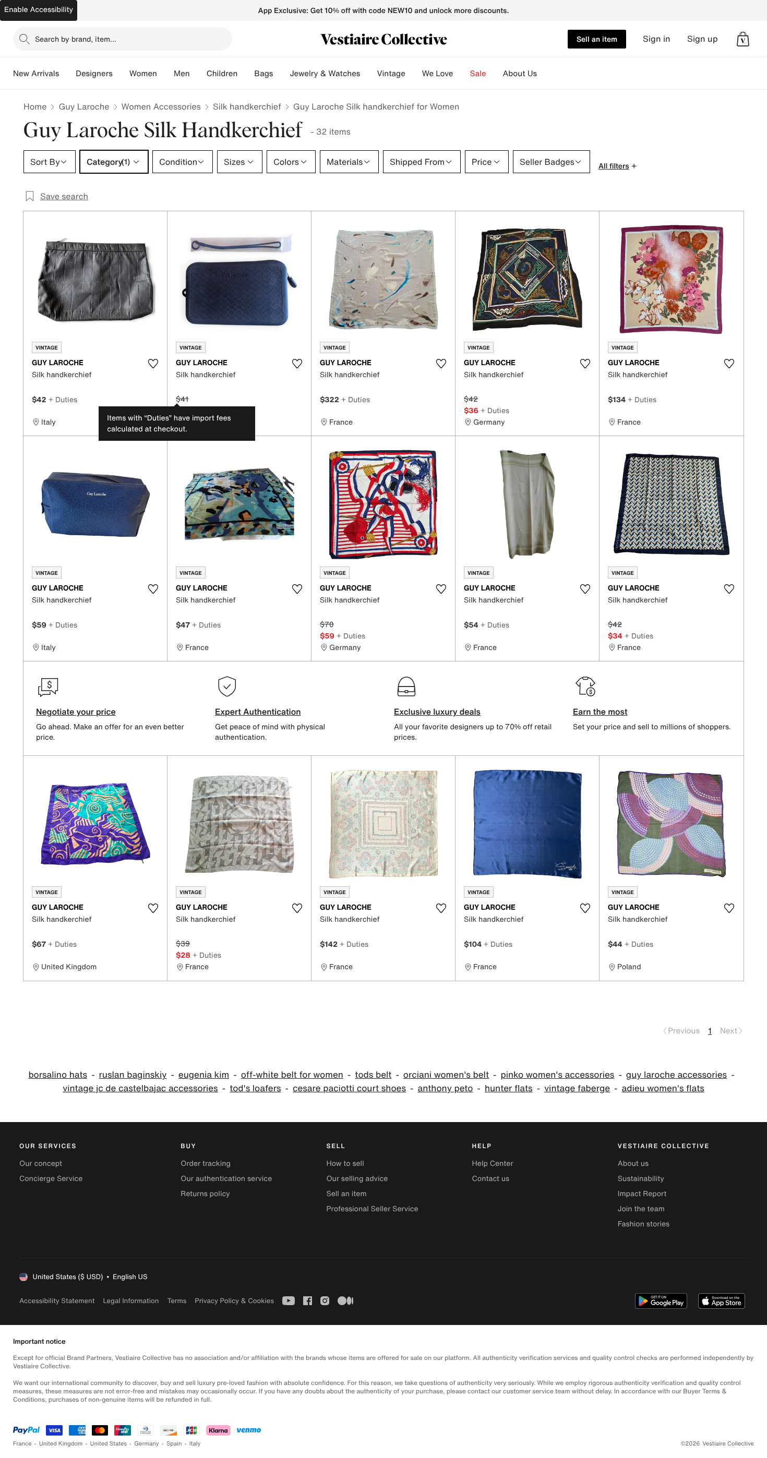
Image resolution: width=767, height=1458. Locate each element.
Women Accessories (161, 106)
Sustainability (641, 1178)
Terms (176, 1301)
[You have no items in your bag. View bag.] (743, 39)
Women (143, 73)
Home (34, 106)
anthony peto (445, 1088)
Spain (174, 1444)
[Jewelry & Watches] (368, 73)
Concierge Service (50, 1178)
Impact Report (642, 1193)
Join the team (641, 1208)
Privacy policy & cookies (234, 1301)
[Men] (198, 73)
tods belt (373, 1074)
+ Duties (63, 399)
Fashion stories (643, 1224)
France (22, 1444)
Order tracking (206, 1163)
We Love (437, 73)
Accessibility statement (56, 1301)
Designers (94, 73)
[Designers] (121, 73)
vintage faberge (577, 1088)
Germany (146, 1444)
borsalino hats (57, 1074)
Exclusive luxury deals (437, 711)
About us (633, 1163)
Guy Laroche (83, 106)
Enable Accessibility (38, 9)
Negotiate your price (76, 711)
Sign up (702, 38)
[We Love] (462, 73)
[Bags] (281, 73)
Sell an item (597, 38)
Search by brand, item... (75, 38)
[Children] (246, 73)
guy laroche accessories (676, 1074)
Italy (195, 1444)
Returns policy (205, 1193)
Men (182, 73)
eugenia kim (203, 1074)
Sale (478, 73)
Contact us (491, 1178)
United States (108, 1444)
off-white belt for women (292, 1074)
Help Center (492, 1163)
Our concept (40, 1163)
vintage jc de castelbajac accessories (140, 1088)
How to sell (345, 1163)
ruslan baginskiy (133, 1074)
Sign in (656, 38)
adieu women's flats (663, 1088)
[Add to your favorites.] (153, 363)
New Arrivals (36, 73)
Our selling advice (357, 1178)
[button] (743, 39)
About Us (520, 73)
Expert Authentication (258, 711)
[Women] (165, 73)
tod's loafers (255, 1088)
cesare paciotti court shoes (349, 1088)
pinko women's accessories (557, 1074)
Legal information (131, 1301)
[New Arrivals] (67, 73)
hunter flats (509, 1088)
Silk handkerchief (247, 106)
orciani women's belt (446, 1074)
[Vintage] (414, 73)
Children (222, 73)
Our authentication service (226, 1178)
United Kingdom (61, 1444)
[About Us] (545, 73)
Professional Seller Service (372, 1208)
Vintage (391, 73)
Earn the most (600, 711)
